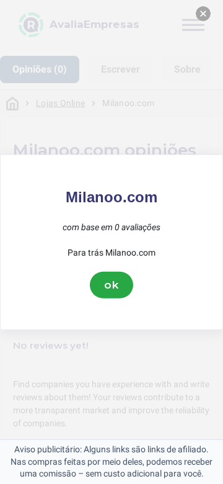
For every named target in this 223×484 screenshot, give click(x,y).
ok (111, 285)
